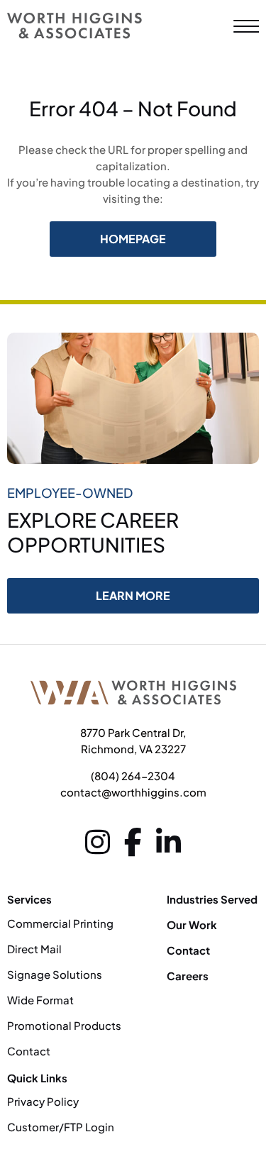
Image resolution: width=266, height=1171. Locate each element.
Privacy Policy (43, 1101)
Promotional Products (64, 1025)
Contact (28, 1051)
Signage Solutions (55, 974)
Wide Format (40, 999)
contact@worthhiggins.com (133, 792)
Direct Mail (34, 948)
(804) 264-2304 (133, 775)
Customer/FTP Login (60, 1126)
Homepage (133, 238)
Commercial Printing (60, 923)
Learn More (133, 595)
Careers (188, 975)
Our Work (192, 924)
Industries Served (212, 899)
